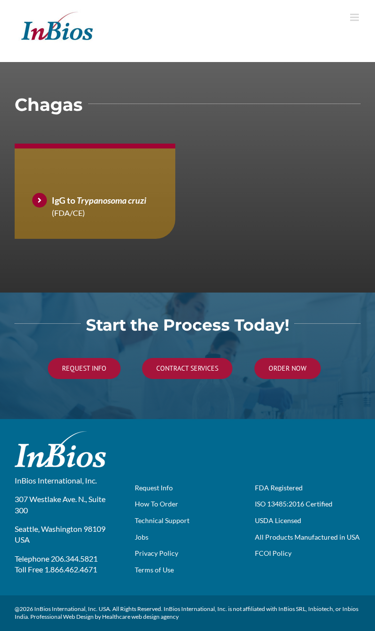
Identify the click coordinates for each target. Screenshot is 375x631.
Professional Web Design (62, 616)
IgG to (99, 200)
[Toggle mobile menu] (355, 17)
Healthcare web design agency (140, 616)
